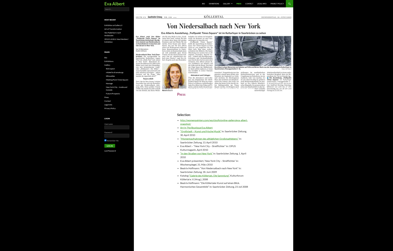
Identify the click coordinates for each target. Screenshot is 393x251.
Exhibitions (214, 4)
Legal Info (262, 4)
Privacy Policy (277, 4)
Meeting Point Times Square (117, 80)
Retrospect (110, 69)
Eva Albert (114, 3)
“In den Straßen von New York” (196, 153)
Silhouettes (110, 76)
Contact (249, 4)
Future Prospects (113, 93)
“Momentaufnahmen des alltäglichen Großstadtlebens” (209, 138)
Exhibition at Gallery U (113, 25)
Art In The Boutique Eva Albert (196, 127)
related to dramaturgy (114, 72)
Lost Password (110, 151)
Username (108, 124)
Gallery (226, 4)
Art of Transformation (113, 29)
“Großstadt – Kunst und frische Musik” (200, 131)
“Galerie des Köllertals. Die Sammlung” (209, 175)
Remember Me (112, 140)
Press (238, 4)
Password (108, 132)
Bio (203, 4)
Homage (109, 83)
